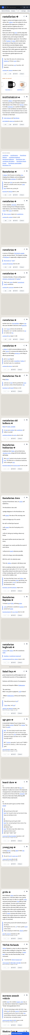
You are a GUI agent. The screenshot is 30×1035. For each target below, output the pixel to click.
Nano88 (12, 388)
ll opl (9, 336)
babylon (6, 61)
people (4, 806)
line (8, 1011)
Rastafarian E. (14, 587)
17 (16, 927)
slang (11, 895)
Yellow (21, 578)
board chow (5, 836)
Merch (22, 74)
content (12, 725)
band (26, 927)
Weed (4, 427)
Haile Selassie (7, 118)
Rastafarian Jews (20, 159)
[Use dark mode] (27, 7)
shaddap (6, 656)
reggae (9, 214)
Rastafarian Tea (7, 165)
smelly (5, 284)
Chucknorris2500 (16, 465)
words (7, 351)
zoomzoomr (11, 287)
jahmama (10, 191)
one (9, 603)
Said (4, 954)
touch (8, 329)
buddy (11, 609)
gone (15, 61)
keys (21, 788)
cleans (11, 651)
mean (8, 913)
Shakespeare (21, 685)
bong (25, 383)
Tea (24, 385)
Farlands (17, 960)
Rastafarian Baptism (7, 612)
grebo (4, 934)
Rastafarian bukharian (8, 159)
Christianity (17, 253)
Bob (5, 188)
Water (7, 379)
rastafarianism (14, 155)
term (8, 1002)
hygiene (18, 279)
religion (11, 22)
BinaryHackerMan (12, 836)
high (11, 383)
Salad (5, 705)
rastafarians (20, 214)
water (20, 603)
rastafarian (5, 70)
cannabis (13, 427)
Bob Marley (16, 118)
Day (25, 1013)
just (10, 856)
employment (11, 279)
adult (16, 851)
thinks (12, 451)
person (5, 651)
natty (23, 184)
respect (7, 515)
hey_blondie (15, 659)
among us (17, 353)
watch (8, 727)
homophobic (15, 323)
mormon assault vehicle (7, 1020)
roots (9, 453)
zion (22, 175)
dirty (12, 603)
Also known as (7, 261)
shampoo (5, 279)
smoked (12, 430)
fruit (16, 33)
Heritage (23, 11)
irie (12, 333)
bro (21, 960)
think (17, 580)
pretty (21, 501)
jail (17, 701)
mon (5, 460)
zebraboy (11, 70)
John (5, 607)
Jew (14, 582)
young (13, 856)
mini (22, 1002)
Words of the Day (6, 11)
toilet (4, 653)
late (23, 851)
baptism (21, 607)
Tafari (4, 211)
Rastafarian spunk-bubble (14, 163)
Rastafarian (5, 191)
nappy (11, 282)
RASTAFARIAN (5, 121)
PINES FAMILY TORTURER (16, 963)
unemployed (21, 282)
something (17, 361)
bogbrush (18, 656)
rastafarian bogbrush (14, 157)
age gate (4, 749)
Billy (5, 730)
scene (25, 899)
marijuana (10, 107)
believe (22, 361)
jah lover (10, 366)
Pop (18, 901)
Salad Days (5, 708)
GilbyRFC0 (10, 708)
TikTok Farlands (6, 963)
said (8, 458)
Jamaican (13, 205)
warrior (17, 1011)
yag (15, 65)
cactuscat (9, 934)
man (25, 323)
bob (11, 182)
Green (8, 427)
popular (22, 253)
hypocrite (24, 325)
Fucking (8, 742)
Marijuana (6, 257)
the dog (10, 859)
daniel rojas (12, 121)
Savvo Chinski (15, 612)
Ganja (13, 41)
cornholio (10, 217)
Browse (13, 11)
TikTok (4, 948)
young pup (5, 859)
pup (17, 856)
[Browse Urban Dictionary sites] (3, 7)
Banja (9, 749)
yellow (9, 563)
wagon (18, 1002)
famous (22, 105)
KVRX (15, 1020)
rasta (10, 211)
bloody (21, 931)
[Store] (24, 7)
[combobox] (14, 7)
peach (11, 551)
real (9, 359)
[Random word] (21, 7)
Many (5, 214)
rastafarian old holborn (8, 161)
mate (6, 430)
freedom (8, 41)
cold (20, 692)
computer (22, 794)
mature (23, 725)
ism (25, 331)
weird (24, 952)
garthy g (15, 435)
